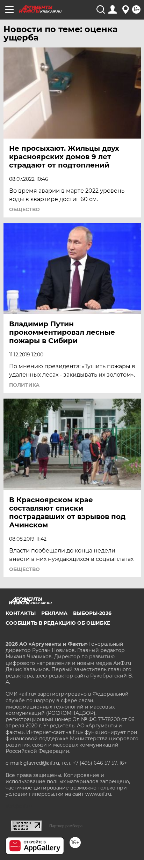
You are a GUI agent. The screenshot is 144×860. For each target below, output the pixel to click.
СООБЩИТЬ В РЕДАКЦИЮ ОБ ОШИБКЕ (58, 623)
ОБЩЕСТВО (24, 209)
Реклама (54, 613)
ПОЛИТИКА (24, 385)
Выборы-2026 (92, 613)
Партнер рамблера (65, 826)
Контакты (21, 613)
